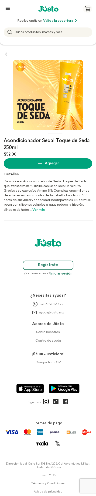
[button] (87, 9)
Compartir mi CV (48, 362)
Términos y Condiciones (48, 483)
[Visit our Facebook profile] (65, 402)
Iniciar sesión (61, 273)
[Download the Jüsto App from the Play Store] (64, 388)
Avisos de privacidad (48, 491)
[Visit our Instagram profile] (46, 402)
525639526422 (51, 304)
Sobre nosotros (48, 332)
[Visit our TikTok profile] (55, 402)
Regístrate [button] (48, 265)
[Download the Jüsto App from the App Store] (30, 388)
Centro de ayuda (48, 341)
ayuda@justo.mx (51, 312)
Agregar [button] (52, 163)
